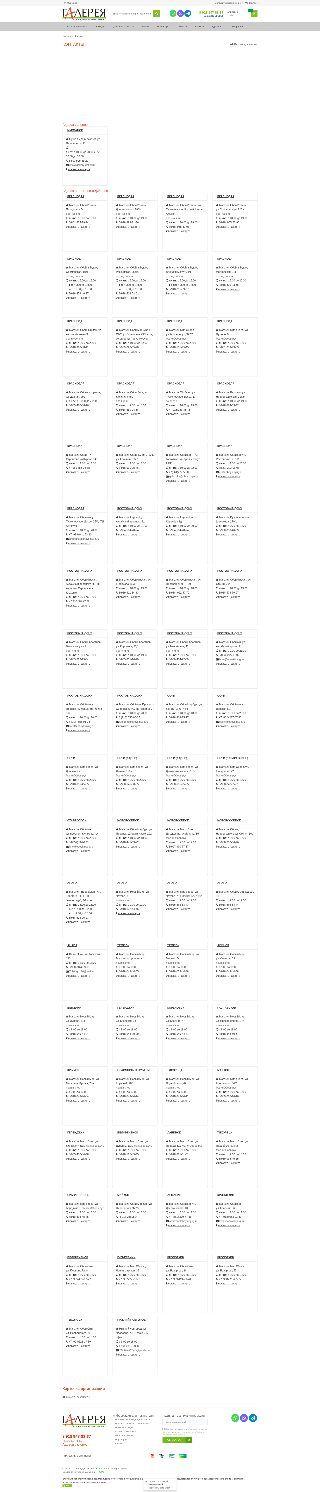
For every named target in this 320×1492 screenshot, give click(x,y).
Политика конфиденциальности (132, 1419)
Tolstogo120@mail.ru (81, 971)
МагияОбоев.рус (176, 338)
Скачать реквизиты (77, 1397)
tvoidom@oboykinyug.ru (133, 721)
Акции (145, 26)
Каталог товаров (75, 26)
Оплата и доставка (125, 1431)
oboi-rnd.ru (72, 650)
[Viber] (180, 13)
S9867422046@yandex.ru (134, 1350)
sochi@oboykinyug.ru (232, 721)
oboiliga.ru (122, 401)
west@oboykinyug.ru (81, 726)
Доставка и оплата (124, 26)
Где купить (218, 26)
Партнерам (121, 1439)
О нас (181, 26)
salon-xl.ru (172, 401)
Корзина (152, 1481)
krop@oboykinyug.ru (231, 1221)
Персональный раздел (159, 1488)
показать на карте (79, 169)
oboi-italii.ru (73, 213)
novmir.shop (123, 900)
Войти (252, 2)
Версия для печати (246, 44)
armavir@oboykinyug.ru (183, 1221)
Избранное (238, 26)
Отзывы (199, 26)
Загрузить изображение (228, 2)
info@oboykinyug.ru (81, 846)
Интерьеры (163, 26)
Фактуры (100, 26)
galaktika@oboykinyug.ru (184, 476)
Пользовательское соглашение (132, 1423)
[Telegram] (187, 13)
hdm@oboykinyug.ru (231, 659)
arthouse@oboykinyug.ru (84, 538)
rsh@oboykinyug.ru (230, 472)
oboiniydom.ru (74, 276)
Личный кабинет (124, 1435)
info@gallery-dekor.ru (82, 165)
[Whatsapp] (173, 13)
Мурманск (72, 2)
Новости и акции (124, 1427)
